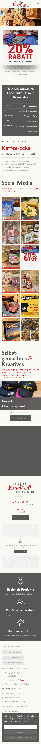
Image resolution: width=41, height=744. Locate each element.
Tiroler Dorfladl (14, 663)
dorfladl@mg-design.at (28, 111)
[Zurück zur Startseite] (20, 4)
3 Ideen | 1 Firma (30, 116)
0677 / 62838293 (30, 106)
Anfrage (21, 680)
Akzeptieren (20, 551)
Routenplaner (21, 517)
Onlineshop (22, 418)
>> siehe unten (31, 131)
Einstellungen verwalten (20, 737)
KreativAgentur (13, 652)
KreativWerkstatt (14, 657)
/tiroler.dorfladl (31, 121)
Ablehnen (20, 732)
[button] (38, 4)
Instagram (31, 189)
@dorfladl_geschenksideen (26, 126)
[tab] (6, 412)
